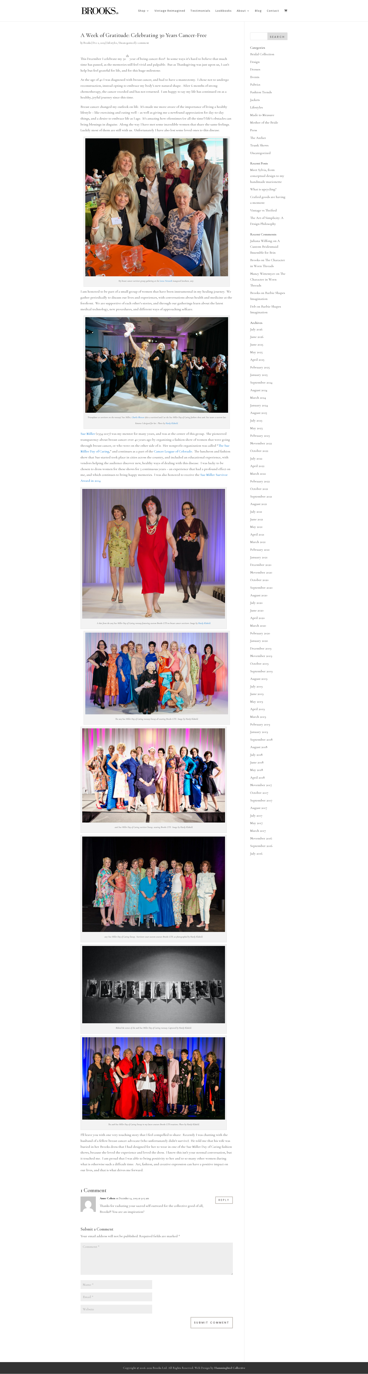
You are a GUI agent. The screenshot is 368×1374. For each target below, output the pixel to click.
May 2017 (256, 823)
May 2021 (256, 527)
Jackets (255, 100)
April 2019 (257, 709)
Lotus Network (166, 281)
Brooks (87, 43)
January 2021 (259, 557)
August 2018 (258, 747)
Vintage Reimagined (169, 10)
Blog (258, 10)
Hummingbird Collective (229, 1368)
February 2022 (260, 481)
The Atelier (258, 138)
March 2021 (258, 542)
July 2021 (256, 511)
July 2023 (256, 420)
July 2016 (256, 853)
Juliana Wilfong (261, 241)
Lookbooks (223, 10)
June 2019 (257, 694)
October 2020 (259, 580)
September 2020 (261, 587)
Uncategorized (126, 43)
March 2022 (258, 473)
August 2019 (258, 679)
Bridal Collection (262, 54)
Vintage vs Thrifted (263, 210)
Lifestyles (112, 43)
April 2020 (257, 618)
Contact (273, 10)
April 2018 (257, 777)
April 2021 (257, 534)
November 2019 (261, 656)
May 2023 (256, 428)
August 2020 (258, 595)
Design (255, 62)
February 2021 (260, 549)
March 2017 (258, 831)
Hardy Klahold (172, 423)
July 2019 (256, 686)
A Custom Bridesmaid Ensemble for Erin (265, 247)
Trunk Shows (259, 145)
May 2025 (256, 352)
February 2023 (260, 435)
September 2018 (261, 739)
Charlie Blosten (138, 417)
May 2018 (256, 770)
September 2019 (261, 671)
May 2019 (256, 701)
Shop (141, 10)
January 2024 (259, 405)
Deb (253, 306)
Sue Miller (87, 434)
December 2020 (260, 565)
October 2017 (259, 793)
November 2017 (261, 785)
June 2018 (257, 762)
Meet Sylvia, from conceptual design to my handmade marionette (267, 176)
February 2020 (260, 633)
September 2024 (261, 382)
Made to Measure (262, 115)
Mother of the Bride (264, 122)
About (241, 10)
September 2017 (261, 800)
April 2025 (257, 359)
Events (254, 77)
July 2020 (256, 603)
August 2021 (258, 504)
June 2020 (257, 610)
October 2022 (259, 451)
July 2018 (256, 755)
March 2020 (258, 625)
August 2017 (258, 808)
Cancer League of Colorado (173, 451)
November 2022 (261, 443)
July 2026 (256, 329)
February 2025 (260, 367)
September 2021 (261, 496)
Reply (224, 1200)
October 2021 (259, 489)
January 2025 (259, 375)
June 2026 (257, 337)
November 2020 (261, 572)
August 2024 (258, 390)
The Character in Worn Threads (267, 279)
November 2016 (261, 838)
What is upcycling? (263, 189)
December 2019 (260, 648)
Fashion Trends (261, 92)
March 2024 (258, 397)
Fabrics (255, 84)
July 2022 (256, 458)
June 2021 (256, 519)
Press (253, 130)
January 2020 (259, 641)
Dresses (255, 69)
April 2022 (257, 466)
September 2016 (261, 846)
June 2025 (256, 344)
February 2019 (260, 724)
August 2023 (258, 413)
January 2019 (259, 732)
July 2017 (256, 815)
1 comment (142, 43)
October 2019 (259, 663)
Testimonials (200, 10)
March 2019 (258, 717)
